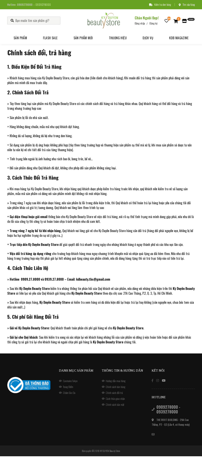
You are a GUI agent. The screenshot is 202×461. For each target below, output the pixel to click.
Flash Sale (50, 38)
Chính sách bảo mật (115, 404)
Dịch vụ (148, 38)
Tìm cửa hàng (189, 5)
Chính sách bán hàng (115, 387)
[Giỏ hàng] (176, 21)
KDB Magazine (178, 38)
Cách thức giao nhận (115, 398)
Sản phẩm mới (83, 38)
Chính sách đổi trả (114, 393)
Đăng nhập (140, 23)
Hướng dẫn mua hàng (115, 381)
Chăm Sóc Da (69, 393)
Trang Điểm (68, 387)
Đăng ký (153, 23)
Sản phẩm (20, 38)
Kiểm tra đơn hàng (162, 5)
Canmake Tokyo (70, 381)
